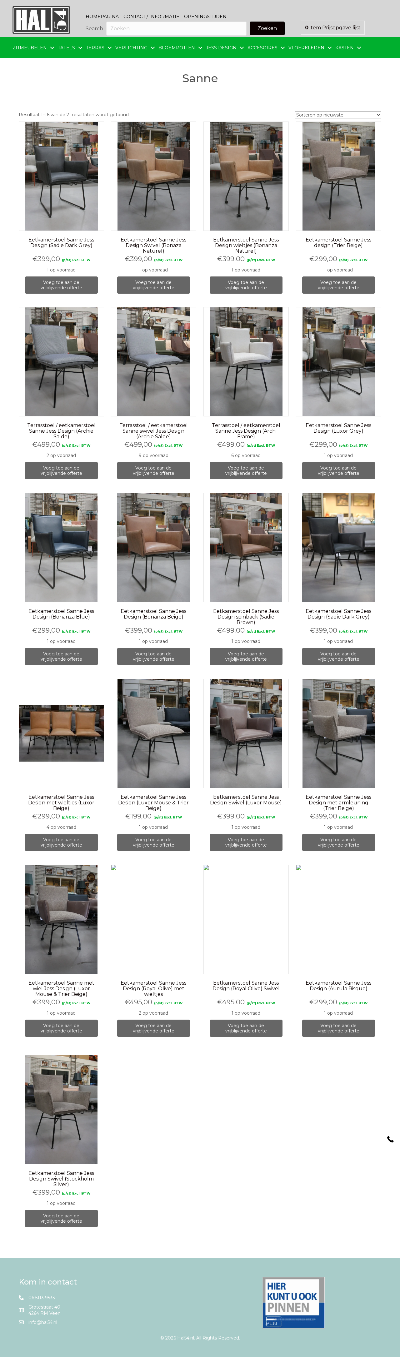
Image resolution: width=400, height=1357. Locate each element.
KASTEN (344, 48)
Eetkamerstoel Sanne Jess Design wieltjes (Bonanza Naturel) (246, 245)
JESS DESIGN (221, 48)
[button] (267, 28)
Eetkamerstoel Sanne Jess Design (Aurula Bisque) (338, 986)
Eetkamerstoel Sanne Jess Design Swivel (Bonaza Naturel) (153, 245)
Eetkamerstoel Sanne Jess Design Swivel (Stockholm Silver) (61, 1178)
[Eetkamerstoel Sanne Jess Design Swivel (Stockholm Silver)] (61, 1109)
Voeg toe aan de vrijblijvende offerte (61, 285)
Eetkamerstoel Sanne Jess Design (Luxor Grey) (338, 428)
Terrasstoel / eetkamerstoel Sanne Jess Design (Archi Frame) (246, 431)
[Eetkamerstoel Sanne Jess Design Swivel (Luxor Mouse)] (246, 733)
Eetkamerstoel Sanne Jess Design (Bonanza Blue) (61, 614)
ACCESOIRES (263, 48)
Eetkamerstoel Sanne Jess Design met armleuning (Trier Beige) (338, 802)
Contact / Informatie (151, 16)
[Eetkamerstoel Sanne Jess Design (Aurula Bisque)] (338, 919)
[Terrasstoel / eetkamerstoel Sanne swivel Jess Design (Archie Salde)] (153, 362)
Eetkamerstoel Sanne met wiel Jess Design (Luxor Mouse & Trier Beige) (61, 988)
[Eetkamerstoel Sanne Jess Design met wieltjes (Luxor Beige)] (61, 733)
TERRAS (95, 48)
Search (94, 29)
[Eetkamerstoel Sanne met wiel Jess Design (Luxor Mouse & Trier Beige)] (61, 919)
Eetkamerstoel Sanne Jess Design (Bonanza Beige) (153, 614)
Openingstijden (205, 16)
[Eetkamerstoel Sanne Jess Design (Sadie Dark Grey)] (61, 176)
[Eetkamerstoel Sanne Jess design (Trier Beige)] (338, 176)
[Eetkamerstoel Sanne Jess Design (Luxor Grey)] (338, 362)
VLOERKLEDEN (306, 48)
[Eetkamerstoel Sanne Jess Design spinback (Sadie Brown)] (246, 547)
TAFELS (66, 48)
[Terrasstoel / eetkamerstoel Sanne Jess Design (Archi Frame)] (246, 362)
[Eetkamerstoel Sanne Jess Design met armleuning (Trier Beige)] (338, 733)
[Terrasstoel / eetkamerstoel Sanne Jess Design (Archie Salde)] (61, 362)
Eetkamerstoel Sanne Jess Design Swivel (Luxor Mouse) (246, 800)
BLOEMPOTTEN (176, 48)
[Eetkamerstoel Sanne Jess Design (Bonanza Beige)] (153, 548)
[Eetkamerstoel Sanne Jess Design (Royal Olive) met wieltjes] (153, 919)
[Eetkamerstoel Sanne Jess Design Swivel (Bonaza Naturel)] (153, 176)
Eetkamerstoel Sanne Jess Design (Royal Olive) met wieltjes (153, 988)
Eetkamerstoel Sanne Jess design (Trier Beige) (338, 242)
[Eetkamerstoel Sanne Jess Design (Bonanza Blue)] (61, 547)
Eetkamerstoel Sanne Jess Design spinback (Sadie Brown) (246, 616)
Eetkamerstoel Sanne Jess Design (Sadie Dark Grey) (61, 242)
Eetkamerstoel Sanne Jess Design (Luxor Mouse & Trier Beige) (153, 802)
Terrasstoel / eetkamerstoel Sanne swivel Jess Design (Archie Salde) (153, 431)
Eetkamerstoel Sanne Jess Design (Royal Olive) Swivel (246, 986)
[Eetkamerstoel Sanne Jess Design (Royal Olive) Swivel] (246, 919)
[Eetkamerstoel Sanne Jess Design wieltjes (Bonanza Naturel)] (246, 176)
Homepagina (102, 16)
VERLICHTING (131, 48)
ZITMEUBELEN (29, 48)
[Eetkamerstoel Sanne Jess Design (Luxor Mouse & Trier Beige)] (153, 733)
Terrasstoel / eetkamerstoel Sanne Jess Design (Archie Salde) (61, 431)
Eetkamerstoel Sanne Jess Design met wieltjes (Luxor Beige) (61, 802)
